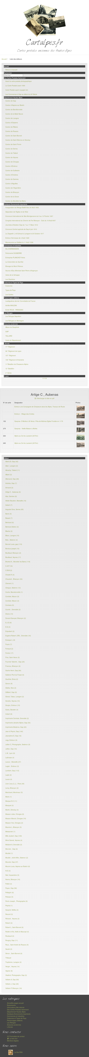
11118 (44, 378)
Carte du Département (13, 340)
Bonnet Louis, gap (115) (13, 544)
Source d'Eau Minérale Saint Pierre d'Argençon (21, 270)
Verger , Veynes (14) (12, 966)
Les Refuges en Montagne (14, 321)
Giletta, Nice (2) (10, 688)
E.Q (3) (7, 627)
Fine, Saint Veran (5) (12, 657)
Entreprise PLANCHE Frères (15, 257)
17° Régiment (10, 347)
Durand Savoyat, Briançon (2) (15, 618)
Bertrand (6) (9, 522)
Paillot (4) (8, 884)
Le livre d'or (13, 1038)
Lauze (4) (8, 779)
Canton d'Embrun (11, 166)
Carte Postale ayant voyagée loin (16, 90)
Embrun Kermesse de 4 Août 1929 (17, 238)
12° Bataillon (9, 368)
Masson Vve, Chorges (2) (14, 823)
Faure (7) (8, 644)
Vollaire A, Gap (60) (12, 979)
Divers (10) (9, 614)
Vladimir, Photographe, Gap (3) (16, 975)
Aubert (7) (8, 505)
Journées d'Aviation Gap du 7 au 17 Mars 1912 (21, 225)
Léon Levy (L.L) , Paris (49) (14, 784)
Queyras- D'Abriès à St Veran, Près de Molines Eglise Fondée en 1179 (38, 421)
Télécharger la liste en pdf (45, 398)
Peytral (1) (9, 905)
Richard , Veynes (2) (12, 918)
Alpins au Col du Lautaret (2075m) (26, 436)
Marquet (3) (9, 805)
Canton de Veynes (11, 157)
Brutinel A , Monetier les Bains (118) (17, 561)
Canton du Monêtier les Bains (15, 201)
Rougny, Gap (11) (11, 940)
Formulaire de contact (17, 1036)
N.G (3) (8, 871)
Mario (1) (8, 797)
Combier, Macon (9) (12, 596)
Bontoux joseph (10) (12, 548)
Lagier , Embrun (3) (12, 766)
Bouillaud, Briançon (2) (13, 553)
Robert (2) (8, 923)
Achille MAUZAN (11, 305)
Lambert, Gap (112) (12, 770)
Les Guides (9, 294)
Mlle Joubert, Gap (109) (13, 836)
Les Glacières (10, 279)
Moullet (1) (9, 853)
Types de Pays (10, 290)
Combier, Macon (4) (12, 601)
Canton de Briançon (12, 192)
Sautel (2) (8, 949)
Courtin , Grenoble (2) (13, 609)
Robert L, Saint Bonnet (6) (14, 927)
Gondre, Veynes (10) (12, 701)
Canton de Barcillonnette (13, 109)
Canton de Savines (11, 179)
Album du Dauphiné (12, 327)
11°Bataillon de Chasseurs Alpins (16, 364)
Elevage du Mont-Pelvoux (14, 266)
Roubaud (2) (9, 936)
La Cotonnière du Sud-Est (14, 262)
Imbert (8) (8, 714)
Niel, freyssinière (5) (12, 875)
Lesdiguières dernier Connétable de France (20, 301)
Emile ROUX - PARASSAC (14, 310)
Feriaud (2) (9, 649)
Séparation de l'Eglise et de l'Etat (16, 212)
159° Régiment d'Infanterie (14, 360)
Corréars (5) (9, 605)
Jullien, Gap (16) (11, 749)
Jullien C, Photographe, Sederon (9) (17, 744)
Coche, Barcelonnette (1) (14, 592)
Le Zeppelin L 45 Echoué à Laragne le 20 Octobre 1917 (24, 233)
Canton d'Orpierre (11, 122)
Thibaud (8, 958)
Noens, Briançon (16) (12, 879)
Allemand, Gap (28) (12, 479)
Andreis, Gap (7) (11, 483)
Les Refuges (11, 1023)
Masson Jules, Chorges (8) (14, 814)
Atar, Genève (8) (11, 496)
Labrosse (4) (9, 757)
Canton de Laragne (12, 118)
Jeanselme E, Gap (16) (13, 736)
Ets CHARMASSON (12, 249)
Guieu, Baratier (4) (11, 710)
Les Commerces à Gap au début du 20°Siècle (21, 94)
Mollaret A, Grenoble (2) (13, 844)
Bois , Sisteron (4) (11, 540)
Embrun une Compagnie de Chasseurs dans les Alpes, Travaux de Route (39, 407)
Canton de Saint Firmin (13, 144)
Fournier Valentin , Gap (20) (15, 662)
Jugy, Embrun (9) (11, 740)
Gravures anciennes (14, 1025)
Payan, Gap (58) (11, 888)
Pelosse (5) (9, 897)
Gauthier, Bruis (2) (11, 679)
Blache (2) (8, 531)
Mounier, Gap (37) (11, 862)
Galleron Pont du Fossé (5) (14, 675)
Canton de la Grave (12, 196)
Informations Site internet (15, 1007)
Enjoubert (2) (9, 631)
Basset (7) (8, 518)
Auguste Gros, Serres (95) (14, 509)
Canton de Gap (10, 101)
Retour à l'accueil (11, 70)
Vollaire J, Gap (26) (12, 984)
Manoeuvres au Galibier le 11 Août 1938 (19, 242)
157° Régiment (10, 355)
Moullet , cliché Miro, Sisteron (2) (16, 858)
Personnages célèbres (14, 1020)
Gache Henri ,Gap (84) (13, 670)
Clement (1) (9, 583)
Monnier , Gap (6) (11, 849)
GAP (7, 331)
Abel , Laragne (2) (11, 466)
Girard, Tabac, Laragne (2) (14, 696)
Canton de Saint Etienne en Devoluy (17, 140)
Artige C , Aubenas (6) (13, 492)
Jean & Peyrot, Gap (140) (14, 731)
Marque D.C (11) (11, 801)
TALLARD (8, 336)
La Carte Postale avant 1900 (15, 85)
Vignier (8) (9, 971)
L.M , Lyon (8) (10, 753)
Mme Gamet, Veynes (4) (13, 840)
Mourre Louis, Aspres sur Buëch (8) (17, 866)
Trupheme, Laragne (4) (13, 962)
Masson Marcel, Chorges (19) (15, 818)
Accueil (4, 59)
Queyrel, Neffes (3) (11, 910)
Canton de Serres (11, 149)
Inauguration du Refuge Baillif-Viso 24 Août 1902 (22, 207)
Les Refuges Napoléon (13, 316)
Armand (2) (9, 487)
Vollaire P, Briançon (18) (13, 988)
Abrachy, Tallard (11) (12, 470)
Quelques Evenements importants (18, 1014)
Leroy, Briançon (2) (12, 788)
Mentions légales (13, 1041)
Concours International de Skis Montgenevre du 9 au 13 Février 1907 (29, 216)
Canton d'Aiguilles (11, 183)
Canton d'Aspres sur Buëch (14, 105)
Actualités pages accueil (15, 1003)
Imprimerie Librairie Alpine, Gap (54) (17, 723)
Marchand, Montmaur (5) (14, 792)
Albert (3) (8, 474)
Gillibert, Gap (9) (11, 692)
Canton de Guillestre (12, 170)
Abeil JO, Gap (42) (11, 461)
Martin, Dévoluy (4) (12, 810)
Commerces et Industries (15, 1016)
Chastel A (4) (9, 575)
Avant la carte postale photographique (18, 81)
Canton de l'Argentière (13, 188)
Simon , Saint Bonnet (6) (13, 953)
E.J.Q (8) (8, 622)
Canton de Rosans (11, 131)
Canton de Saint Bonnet (13, 136)
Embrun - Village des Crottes (24, 414)
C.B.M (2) (8, 570)
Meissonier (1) (10, 831)
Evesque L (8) (10, 640)
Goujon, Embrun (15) (12, 705)
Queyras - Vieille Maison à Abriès (25, 428)
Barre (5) (8, 514)
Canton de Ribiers (11, 127)
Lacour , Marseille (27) (13, 762)
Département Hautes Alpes (16, 1012)
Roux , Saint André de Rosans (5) (17, 945)
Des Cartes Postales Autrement (18, 1009)
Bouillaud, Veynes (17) (13, 557)
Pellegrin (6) (9, 892)
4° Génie (8, 373)
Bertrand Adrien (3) (12, 527)
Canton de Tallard (11, 153)
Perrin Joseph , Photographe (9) (16, 901)
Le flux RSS (18, 1052)
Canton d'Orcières (11, 175)
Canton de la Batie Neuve (14, 114)
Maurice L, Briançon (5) (13, 827)
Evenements (11, 1005)
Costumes (8, 286)
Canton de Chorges (12, 162)
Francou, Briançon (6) (13, 666)
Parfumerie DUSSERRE (13, 253)
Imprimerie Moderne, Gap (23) (15, 727)
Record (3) (9, 914)
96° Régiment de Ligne (13, 351)
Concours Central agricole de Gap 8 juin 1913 (21, 229)
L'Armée (10, 1027)
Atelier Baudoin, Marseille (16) (15, 501)
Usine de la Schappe (12, 275)
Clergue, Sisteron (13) (13, 588)
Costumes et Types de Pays (16, 1018)
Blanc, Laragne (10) (12, 535)
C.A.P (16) (9, 566)
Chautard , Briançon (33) (13, 579)
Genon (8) (8, 683)
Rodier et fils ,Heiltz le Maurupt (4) (17, 932)
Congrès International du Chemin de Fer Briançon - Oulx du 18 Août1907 (30, 220)
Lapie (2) (8, 775)
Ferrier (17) (9, 653)
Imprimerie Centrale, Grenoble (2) (17, 718)
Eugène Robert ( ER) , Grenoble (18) (18, 636)
